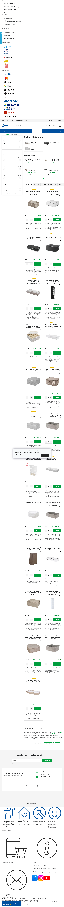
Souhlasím (45, 455)
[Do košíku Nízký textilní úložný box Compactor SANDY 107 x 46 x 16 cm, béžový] (38, 708)
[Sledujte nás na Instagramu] (41, 878)
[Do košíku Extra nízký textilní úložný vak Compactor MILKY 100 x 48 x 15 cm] (57, 353)
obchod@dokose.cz (44, 772)
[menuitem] (5, 131)
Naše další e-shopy (8, 10)
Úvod (3, 120)
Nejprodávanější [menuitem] (52, 184)
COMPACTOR (12, 188)
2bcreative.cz (27, 904)
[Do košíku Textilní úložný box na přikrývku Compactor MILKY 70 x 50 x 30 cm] (38, 530)
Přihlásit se (46, 760)
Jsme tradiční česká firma (9, 3)
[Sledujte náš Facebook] (35, 878)
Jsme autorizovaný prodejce (10, 6)
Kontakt (5, 17)
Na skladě (12, 147)
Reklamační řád (7, 23)
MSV (12, 190)
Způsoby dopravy (8, 18)
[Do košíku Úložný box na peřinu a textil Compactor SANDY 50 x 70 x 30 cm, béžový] (38, 619)
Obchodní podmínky (8, 26)
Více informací (36, 452)
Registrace (59, 120)
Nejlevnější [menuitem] (37, 184)
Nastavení (18, 455)
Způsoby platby (7, 20)
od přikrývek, (54, 734)
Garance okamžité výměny (10, 9)
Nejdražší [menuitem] (44, 184)
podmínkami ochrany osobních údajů (31, 763)
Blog (5, 12)
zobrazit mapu (7, 35)
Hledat (39, 125)
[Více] (58, 131)
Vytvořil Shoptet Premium (32, 803)
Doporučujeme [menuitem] (28, 184)
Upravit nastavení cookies (41, 802)
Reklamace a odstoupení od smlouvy (12, 21)
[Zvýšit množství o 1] (31, 220)
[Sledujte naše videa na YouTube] (47, 878)
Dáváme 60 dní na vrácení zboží (11, 7)
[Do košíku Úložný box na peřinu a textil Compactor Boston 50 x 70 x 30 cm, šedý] (38, 441)
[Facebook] (37, 786)
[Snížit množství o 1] (27, 220)
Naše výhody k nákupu (9, 4)
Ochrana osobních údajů (9, 24)
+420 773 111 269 (50, 125)
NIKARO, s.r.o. (5, 898)
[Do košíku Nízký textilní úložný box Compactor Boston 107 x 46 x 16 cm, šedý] (57, 486)
